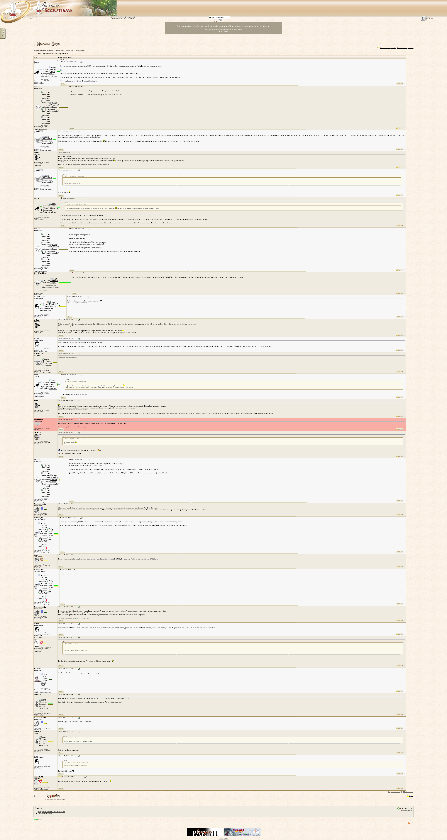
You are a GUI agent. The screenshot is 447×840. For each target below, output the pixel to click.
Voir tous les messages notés (388, 48)
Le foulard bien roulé (45, 813)
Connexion (131, 18)
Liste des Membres (117, 18)
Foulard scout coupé (80, 50)
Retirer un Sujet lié (407, 810)
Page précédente (393, 792)
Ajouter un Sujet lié (406, 808)
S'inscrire (114, 17)
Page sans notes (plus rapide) (405, 48)
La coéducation (122, 423)
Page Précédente (48, 53)
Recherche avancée (219, 22)
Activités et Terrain (59, 50)
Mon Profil (121, 17)
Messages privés (130, 17)
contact (226, 838)
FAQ (125, 18)
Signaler (411, 796)
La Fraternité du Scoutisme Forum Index (43, 50)
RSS (411, 822)
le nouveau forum (223, 31)
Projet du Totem (69, 50)
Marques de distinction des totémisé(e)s (51, 812)
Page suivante (63, 53)
